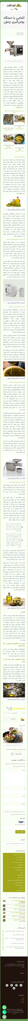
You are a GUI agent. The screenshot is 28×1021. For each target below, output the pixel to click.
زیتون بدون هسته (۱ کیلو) (19, 148)
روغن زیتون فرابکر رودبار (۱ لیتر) (19, 126)
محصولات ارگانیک (19, 885)
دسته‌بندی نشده (19, 859)
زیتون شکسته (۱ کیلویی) (8, 128)
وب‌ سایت (23, 804)
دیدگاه (23, 770)
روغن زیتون (15, 618)
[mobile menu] (3, 5)
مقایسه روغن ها (19, 890)
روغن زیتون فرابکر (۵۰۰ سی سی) (8, 145)
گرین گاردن (19, 107)
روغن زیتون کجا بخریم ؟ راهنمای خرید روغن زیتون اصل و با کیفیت (14, 947)
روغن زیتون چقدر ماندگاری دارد (17, 943)
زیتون (21, 872)
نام (24, 788)
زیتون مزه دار (20, 877)
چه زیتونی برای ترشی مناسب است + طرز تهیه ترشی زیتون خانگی (14, 939)
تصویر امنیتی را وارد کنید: (20, 824)
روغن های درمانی (19, 870)
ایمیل (23, 796)
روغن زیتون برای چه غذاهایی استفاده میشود (16, 749)
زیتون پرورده (20, 875)
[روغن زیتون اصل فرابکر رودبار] (14, 5)
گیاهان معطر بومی (19, 883)
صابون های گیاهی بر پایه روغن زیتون (15, 880)
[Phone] (4, 1012)
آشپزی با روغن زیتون (18, 854)
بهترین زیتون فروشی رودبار (18, 934)
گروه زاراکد (14, 1013)
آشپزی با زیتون (19, 857)
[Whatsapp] (4, 1007)
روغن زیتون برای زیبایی (18, 867)
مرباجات (21, 888)
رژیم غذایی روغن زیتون (18, 862)
